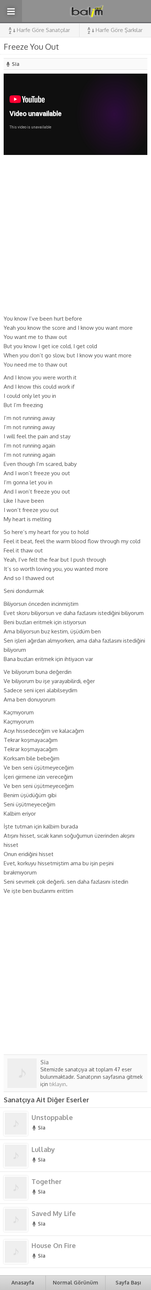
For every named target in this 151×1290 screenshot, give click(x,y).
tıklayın (57, 1084)
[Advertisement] (75, 234)
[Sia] (22, 1085)
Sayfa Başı (128, 1282)
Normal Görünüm (75, 1282)
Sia (15, 64)
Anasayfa (22, 1282)
